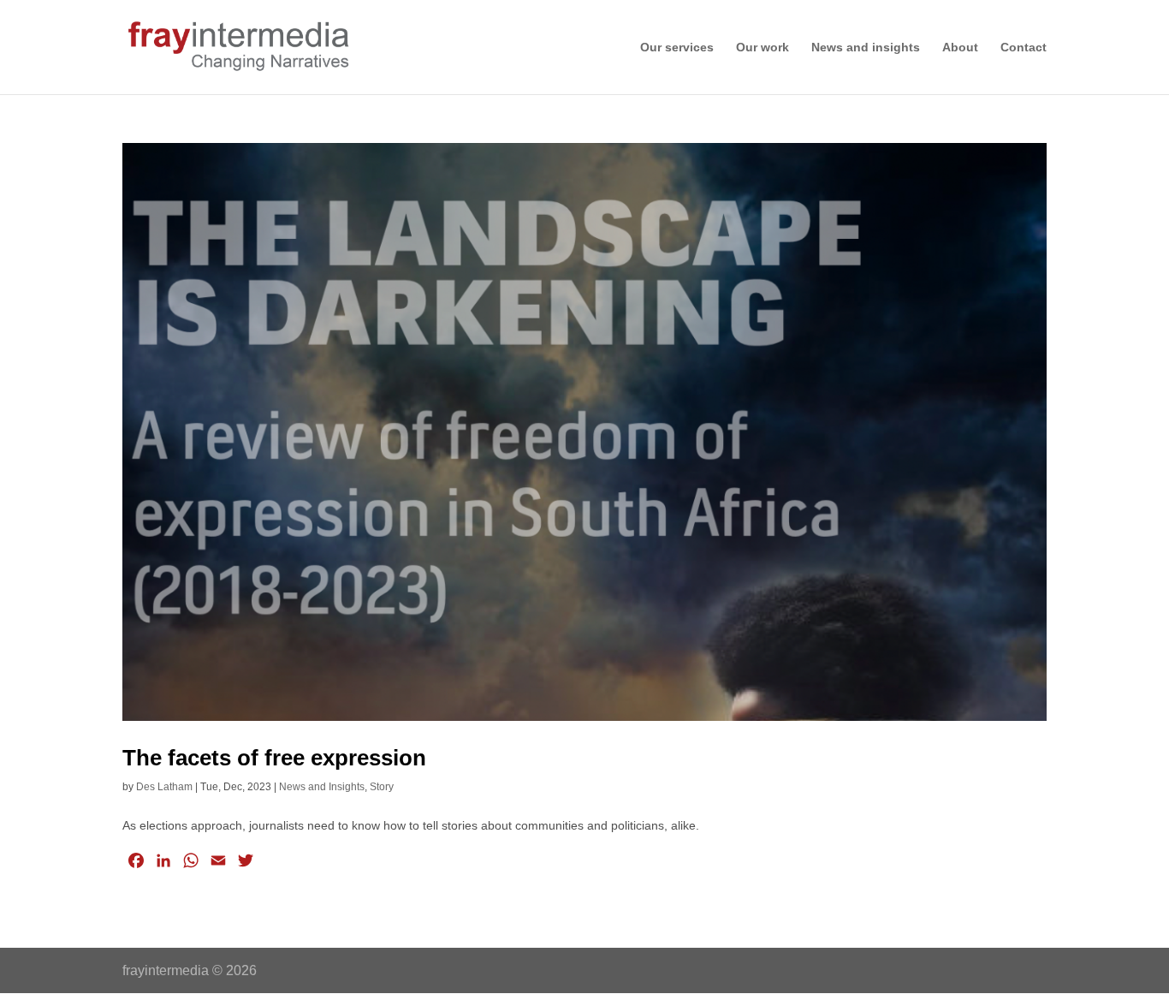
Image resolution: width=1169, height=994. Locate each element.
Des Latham (164, 787)
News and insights (865, 47)
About (960, 47)
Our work (762, 47)
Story (382, 787)
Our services (677, 47)
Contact (1023, 47)
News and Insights (322, 787)
